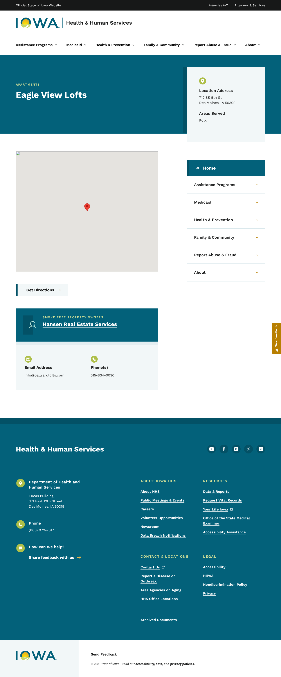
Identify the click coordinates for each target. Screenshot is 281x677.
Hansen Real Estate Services (80, 324)
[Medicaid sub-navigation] (85, 45)
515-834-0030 (102, 375)
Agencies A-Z (218, 5)
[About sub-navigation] (259, 45)
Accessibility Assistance (224, 532)
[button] (87, 207)
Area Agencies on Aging (160, 590)
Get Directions (40, 290)
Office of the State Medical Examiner (226, 520)
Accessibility (214, 567)
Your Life (215, 509)
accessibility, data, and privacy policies (164, 664)
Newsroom (149, 527)
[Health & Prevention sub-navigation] (133, 45)
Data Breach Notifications (163, 535)
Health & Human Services (99, 23)
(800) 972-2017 (41, 530)
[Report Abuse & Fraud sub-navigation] (235, 45)
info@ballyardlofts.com (44, 375)
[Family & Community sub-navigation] (183, 45)
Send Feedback (104, 654)
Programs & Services (249, 5)
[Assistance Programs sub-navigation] (56, 45)
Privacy (209, 593)
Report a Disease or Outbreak (157, 578)
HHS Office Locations (159, 599)
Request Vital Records (222, 500)
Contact (150, 567)
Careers (147, 509)
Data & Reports (216, 491)
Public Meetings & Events (162, 500)
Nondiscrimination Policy (225, 584)
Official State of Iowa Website (38, 5)
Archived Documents (158, 620)
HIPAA (208, 576)
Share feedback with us (51, 557)
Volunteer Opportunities (161, 518)
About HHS (150, 491)
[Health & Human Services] (38, 23)
